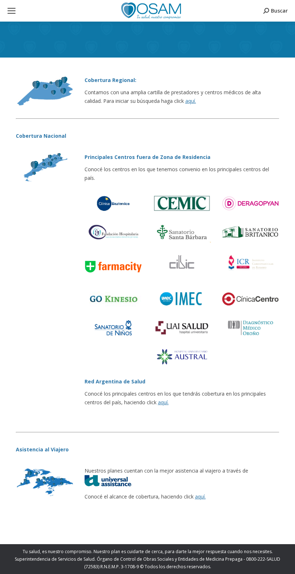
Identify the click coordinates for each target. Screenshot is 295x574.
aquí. (190, 100)
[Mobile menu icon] (11, 10)
